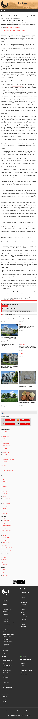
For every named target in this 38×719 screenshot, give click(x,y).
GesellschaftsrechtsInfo (6, 530)
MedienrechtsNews (5, 537)
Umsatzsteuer (5, 448)
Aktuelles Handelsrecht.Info (7, 520)
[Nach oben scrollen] (36, 717)
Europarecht (4, 433)
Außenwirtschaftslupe (6, 479)
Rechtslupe (22, 3)
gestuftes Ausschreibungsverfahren (12, 27)
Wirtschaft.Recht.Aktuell (6, 550)
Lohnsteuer (6, 647)
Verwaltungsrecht (5, 452)
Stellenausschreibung (30, 311)
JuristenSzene (4, 532)
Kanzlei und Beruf (5, 436)
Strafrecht (4, 450)
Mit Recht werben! (24, 674)
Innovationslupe (5, 489)
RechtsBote (4, 559)
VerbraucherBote (5, 562)
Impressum (4, 571)
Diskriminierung (5, 310)
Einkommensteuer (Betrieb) (8, 641)
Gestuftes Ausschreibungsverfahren (24, 310)
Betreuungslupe (5, 483)
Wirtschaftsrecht (5, 454)
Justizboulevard (5, 533)
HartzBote (4, 557)
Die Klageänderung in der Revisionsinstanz (9, 385)
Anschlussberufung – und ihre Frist (25, 355)
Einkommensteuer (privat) (8, 642)
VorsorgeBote (4, 564)
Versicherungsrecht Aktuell (7, 549)
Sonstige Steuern (6, 651)
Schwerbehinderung (23, 311)
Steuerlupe (4, 508)
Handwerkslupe (5, 488)
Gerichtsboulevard (5, 528)
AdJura (22, 672)
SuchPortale (23, 666)
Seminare (22, 665)
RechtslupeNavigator (6, 503)
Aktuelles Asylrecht (5, 518)
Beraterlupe (4, 481)
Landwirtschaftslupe (6, 498)
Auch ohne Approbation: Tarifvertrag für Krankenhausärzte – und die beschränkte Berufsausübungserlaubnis (26, 327)
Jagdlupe (4, 494)
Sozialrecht (4, 439)
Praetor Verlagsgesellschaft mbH (24, 715)
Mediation (4, 438)
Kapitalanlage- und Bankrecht (8, 459)
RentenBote (4, 561)
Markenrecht (5, 461)
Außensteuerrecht (6, 443)
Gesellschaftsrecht (6, 456)
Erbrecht (4, 467)
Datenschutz (4, 573)
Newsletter (23, 663)
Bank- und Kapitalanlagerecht (9, 622)
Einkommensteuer (6, 445)
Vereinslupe (4, 511)
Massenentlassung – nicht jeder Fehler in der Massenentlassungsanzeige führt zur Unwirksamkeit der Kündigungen (27, 347)
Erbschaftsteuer (6, 446)
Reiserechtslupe (5, 505)
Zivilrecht (4, 465)
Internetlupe (4, 493)
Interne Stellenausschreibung (7, 311)
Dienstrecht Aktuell (5, 523)
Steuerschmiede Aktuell (6, 544)
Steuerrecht (4, 441)
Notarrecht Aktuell (5, 538)
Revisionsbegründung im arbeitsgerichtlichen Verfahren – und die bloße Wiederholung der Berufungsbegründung (9, 339)
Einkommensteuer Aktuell (6, 525)
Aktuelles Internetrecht (6, 522)
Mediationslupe (5, 500)
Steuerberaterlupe (5, 506)
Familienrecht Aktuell (6, 527)
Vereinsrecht (5, 468)
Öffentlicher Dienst (16, 311)
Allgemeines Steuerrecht (7, 636)
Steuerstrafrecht (6, 607)
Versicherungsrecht (6, 462)
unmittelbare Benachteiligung (17, 86)
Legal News (4, 535)
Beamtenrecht (6, 613)
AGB (3, 572)
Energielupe (4, 484)
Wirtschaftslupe (5, 513)
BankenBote (4, 555)
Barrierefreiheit (5, 575)
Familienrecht (4, 434)
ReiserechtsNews (5, 540)
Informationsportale (24, 661)
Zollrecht (4, 472)
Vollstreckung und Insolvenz (8, 470)
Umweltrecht (6, 616)
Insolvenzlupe (4, 491)
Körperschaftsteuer (7, 645)
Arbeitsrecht (4, 431)
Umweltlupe (4, 510)
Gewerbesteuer (6, 644)
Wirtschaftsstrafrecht (7, 609)
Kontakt (3, 569)
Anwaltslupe (4, 478)
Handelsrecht (5, 457)
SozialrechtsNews (5, 542)
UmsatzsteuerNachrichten (7, 547)
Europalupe (4, 486)
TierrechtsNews (5, 545)
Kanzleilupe (4, 496)
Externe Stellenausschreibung (13, 310)
